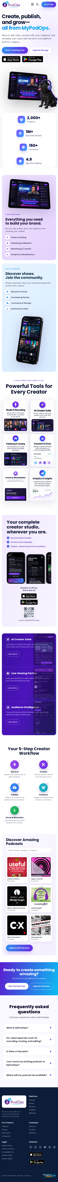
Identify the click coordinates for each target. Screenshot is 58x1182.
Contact (32, 1130)
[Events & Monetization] (15, 484)
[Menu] (32, 4)
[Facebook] (31, 1147)
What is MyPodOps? (17, 1027)
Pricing (4, 1130)
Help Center (6, 1133)
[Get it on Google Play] (32, 59)
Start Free (48, 4)
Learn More (12, 654)
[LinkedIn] (49, 1147)
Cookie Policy (7, 1155)
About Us (32, 1126)
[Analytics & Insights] (42, 484)
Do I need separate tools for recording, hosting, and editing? (24, 1039)
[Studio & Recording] (15, 416)
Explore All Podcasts (19, 948)
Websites (32, 1113)
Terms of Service (8, 1149)
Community (6, 1136)
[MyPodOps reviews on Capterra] (49, 1175)
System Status (7, 1159)
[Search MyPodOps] (37, 4)
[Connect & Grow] (42, 450)
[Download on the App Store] (11, 59)
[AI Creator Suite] (42, 416)
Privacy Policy (7, 1145)
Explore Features (41, 986)
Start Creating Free (15, 50)
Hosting (32, 1100)
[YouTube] (45, 1147)
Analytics (32, 1110)
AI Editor (32, 1107)
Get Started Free (16, 986)
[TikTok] (54, 1147)
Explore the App (40, 50)
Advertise (32, 1133)
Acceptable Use (8, 1152)
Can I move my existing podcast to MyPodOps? (25, 1063)
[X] (40, 1147)
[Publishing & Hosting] (15, 450)
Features (5, 1126)
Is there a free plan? (17, 1051)
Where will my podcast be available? (26, 1075)
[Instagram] (35, 1147)
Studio (31, 1103)
